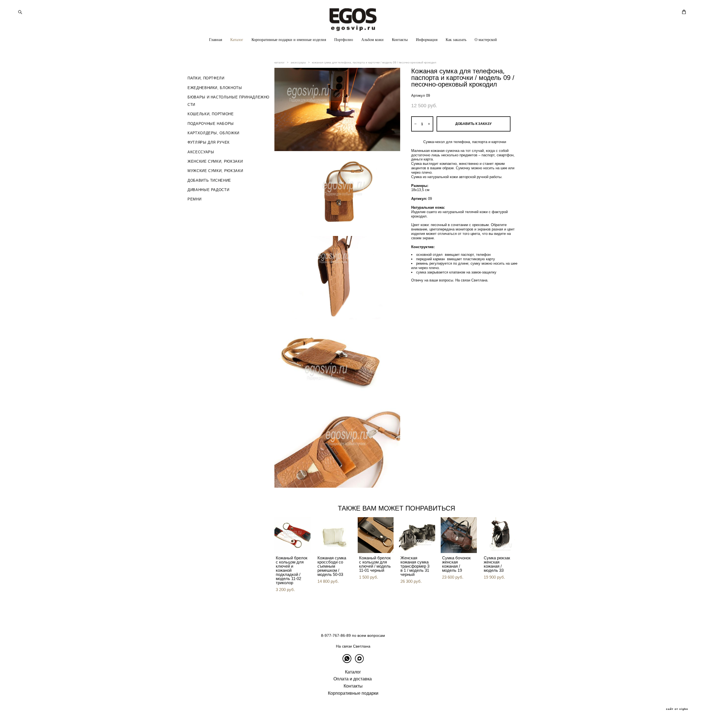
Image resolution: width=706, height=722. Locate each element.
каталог (279, 62)
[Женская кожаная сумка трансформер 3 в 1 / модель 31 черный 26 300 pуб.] (417, 535)
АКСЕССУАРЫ (201, 152)
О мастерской (486, 40)
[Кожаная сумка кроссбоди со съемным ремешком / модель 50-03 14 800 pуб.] (334, 535)
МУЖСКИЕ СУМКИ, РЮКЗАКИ (215, 171)
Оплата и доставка (352, 679)
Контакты (400, 40)
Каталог (236, 40)
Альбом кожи (372, 40)
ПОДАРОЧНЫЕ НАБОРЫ (211, 124)
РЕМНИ (194, 199)
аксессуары (298, 62)
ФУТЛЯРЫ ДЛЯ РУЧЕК (209, 142)
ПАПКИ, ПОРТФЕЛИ (206, 78)
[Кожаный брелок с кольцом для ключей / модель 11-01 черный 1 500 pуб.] (376, 535)
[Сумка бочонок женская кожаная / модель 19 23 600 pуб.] (459, 535)
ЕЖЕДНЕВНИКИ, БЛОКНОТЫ (215, 88)
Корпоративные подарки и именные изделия (289, 40)
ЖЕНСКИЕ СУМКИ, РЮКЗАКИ (215, 161)
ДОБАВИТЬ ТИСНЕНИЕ (209, 180)
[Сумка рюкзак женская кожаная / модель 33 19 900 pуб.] (500, 535)
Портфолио (343, 40)
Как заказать (456, 40)
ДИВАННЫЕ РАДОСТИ (208, 190)
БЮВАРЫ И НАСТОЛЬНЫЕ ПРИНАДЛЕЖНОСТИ (228, 101)
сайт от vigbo (677, 709)
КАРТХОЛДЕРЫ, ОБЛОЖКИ (213, 133)
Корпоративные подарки (353, 693)
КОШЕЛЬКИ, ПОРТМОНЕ (211, 114)
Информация (426, 40)
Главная (215, 40)
